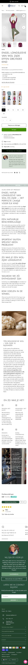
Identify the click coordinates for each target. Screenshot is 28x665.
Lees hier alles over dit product (8, 82)
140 (23, 110)
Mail (2, 535)
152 (4, 113)
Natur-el (6, 663)
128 (18, 110)
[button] (2, 5)
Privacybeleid (4, 652)
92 (3, 110)
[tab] (4, 45)
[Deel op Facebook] (14, 172)
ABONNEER (13, 600)
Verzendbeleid (18, 652)
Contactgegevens (14, 654)
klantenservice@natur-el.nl (18, 163)
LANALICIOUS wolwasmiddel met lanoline (12, 266)
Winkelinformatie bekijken (9, 137)
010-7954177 (11, 535)
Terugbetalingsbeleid (11, 652)
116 (13, 110)
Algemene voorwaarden (6, 654)
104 (8, 110)
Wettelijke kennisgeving (6, 656)
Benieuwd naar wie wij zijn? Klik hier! (14, 579)
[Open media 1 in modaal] (23, 15)
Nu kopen (14, 129)
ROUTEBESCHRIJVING (17, 477)
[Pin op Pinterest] (17, 172)
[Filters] (21, 502)
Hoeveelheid (4, 117)
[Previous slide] (4, 27)
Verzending (11, 69)
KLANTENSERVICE (14, 574)
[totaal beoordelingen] (14, 64)
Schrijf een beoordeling (10, 502)
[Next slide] (23, 27)
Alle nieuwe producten (10, 10)
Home (3, 10)
